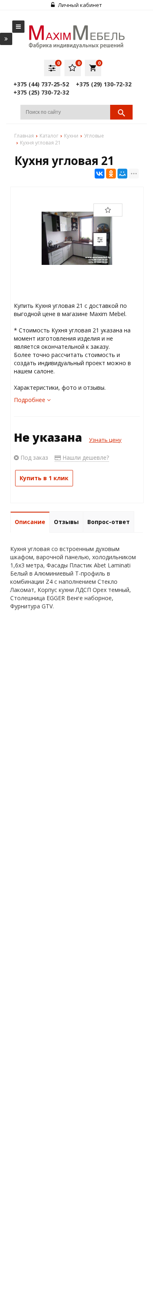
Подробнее (30, 400)
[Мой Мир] (122, 173)
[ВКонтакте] (99, 173)
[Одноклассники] (111, 173)
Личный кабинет (79, 5)
